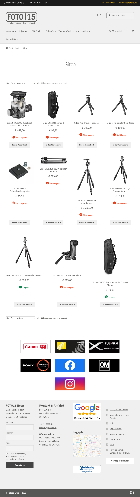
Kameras (10, 31)
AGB (112, 444)
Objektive (22, 31)
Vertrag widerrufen (120, 460)
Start (11, 48)
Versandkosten (117, 434)
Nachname (10, 433)
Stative (84, 31)
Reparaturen (116, 428)
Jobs (112, 423)
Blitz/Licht (36, 31)
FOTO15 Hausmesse (119, 409)
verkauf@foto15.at (128, 2)
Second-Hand (12, 39)
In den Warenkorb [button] (19, 145)
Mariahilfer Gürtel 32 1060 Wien (48, 413)
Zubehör (50, 31)
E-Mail (8, 443)
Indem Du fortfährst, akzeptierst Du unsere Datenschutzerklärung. (16, 456)
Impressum (115, 439)
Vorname (9, 422)
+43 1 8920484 (108, 2)
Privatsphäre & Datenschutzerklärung (120, 451)
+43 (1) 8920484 (46, 424)
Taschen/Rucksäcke (68, 31)
